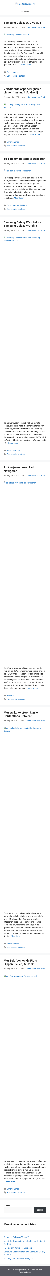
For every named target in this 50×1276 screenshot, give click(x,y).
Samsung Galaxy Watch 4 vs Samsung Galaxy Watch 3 (22, 224)
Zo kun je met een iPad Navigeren (19, 1258)
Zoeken (7, 1205)
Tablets (23, 205)
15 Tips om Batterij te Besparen (24, 158)
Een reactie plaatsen (16, 76)
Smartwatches (13, 450)
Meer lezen (26, 64)
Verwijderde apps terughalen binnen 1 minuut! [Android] (22, 90)
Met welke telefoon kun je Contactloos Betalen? (21, 714)
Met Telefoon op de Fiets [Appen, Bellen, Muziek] (20, 962)
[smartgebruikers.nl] (25, 4)
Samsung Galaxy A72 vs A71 (22, 22)
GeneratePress (25, 1272)
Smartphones (13, 72)
